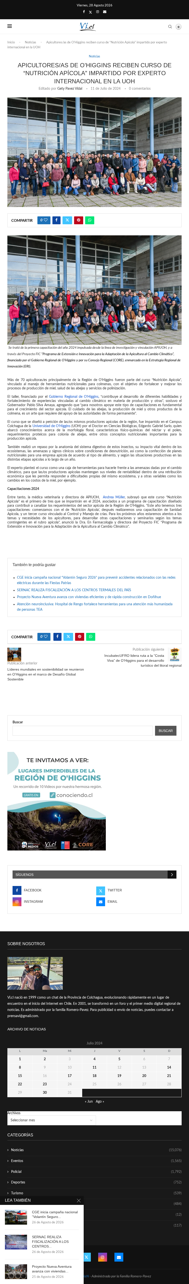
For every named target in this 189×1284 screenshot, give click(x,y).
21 (169, 1076)
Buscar (18, 722)
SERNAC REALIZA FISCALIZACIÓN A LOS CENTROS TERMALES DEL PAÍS (74, 590)
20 (144, 1076)
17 (70, 1076)
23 (45, 1084)
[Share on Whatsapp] (89, 220)
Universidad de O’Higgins (51, 426)
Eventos (96, 1161)
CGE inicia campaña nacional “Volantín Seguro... (55, 1214)
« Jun (89, 1101)
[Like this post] (45, 220)
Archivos (13, 1113)
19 (119, 1076)
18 (94, 1076)
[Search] (170, 26)
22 (20, 1084)
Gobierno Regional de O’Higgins (73, 397)
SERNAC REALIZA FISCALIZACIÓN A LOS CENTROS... (50, 1241)
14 (169, 1067)
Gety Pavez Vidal (69, 88)
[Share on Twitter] (67, 220)
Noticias (30, 42)
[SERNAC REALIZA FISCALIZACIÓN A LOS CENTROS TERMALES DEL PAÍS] (16, 1242)
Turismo (96, 1193)
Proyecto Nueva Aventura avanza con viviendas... (52, 1269)
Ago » (100, 1101)
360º (96, 1225)
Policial (96, 1172)
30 (45, 1092)
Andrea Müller (113, 497)
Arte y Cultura (96, 1204)
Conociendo (96, 1214)
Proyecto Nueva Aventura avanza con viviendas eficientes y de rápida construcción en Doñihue (89, 597)
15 (20, 1076)
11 (94, 1067)
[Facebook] (84, 12)
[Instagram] (97, 12)
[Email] (104, 12)
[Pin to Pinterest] (78, 220)
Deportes (96, 1182)
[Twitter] (90, 12)
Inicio (11, 42)
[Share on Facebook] (56, 220)
